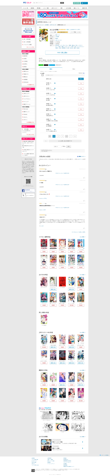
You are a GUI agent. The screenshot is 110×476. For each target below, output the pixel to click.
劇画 (75, 48)
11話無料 (62, 400)
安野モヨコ (25, 71)
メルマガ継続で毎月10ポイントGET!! (28, 154)
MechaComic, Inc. (59, 474)
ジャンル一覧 (25, 8)
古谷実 (24, 58)
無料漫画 (32, 8)
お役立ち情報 (34, 462)
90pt (81, 129)
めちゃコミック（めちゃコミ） (52, 474)
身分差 (71, 48)
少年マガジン (26, 96)
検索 (62, 2)
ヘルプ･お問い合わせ (35, 465)
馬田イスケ (57, 35)
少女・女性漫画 (26, 41)
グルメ (66, 45)
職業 (70, 45)
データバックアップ (50, 463)
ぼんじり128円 (43, 209)
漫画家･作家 (84, 8)
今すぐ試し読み (62, 52)
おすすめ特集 (68, 8)
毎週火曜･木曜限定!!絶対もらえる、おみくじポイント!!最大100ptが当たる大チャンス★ (28, 144)
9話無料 (62, 347)
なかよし (25, 117)
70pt (81, 88)
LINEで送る (41, 65)
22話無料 (80, 267)
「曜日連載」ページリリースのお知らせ (28, 131)
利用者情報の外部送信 (67, 460)
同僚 (60, 48)
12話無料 (71, 384)
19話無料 (62, 267)
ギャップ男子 (58, 46)
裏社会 (73, 45)
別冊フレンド (26, 111)
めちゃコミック (40, 24)
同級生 (56, 48)
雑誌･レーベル (76, 8)
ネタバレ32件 (77, 29)
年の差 (67, 48)
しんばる (42, 225)
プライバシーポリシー (67, 462)
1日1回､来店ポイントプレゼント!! (27, 150)
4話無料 (71, 251)
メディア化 (62, 45)
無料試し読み (53, 289)
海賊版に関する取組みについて (68, 466)
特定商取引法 (65, 459)
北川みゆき (25, 82)
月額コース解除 (50, 459)
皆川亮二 (25, 64)
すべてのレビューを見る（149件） (79, 232)
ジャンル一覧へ (31, 47)
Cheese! (25, 114)
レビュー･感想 (46, 8)
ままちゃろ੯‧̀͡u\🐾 (43, 198)
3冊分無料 (44, 347)
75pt (81, 83)
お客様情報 (49, 458)
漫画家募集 (65, 465)
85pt (81, 124)
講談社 (56, 38)
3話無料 (80, 289)
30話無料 (62, 305)
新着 (61, 8)
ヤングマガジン (26, 98)
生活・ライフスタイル (78, 46)
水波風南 (25, 79)
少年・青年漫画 (26, 39)
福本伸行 (25, 55)
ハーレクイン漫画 (27, 44)
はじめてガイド (34, 460)
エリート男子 (70, 46)
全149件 (72, 29)
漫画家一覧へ (31, 84)
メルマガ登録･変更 (35, 459)
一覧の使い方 (81, 73)
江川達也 (25, 61)
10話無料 (44, 305)
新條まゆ (25, 76)
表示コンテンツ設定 (50, 460)
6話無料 (80, 251)
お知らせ (33, 463)
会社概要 (65, 463)
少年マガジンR (53, 24)
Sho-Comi (25, 109)
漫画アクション (26, 104)
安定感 (78, 48)
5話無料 (44, 251)
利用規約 (65, 458)
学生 (76, 45)
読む (81, 78)
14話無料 (71, 267)
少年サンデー (26, 93)
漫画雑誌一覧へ (31, 122)
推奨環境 (49, 462)
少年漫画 (47, 24)
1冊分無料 (71, 305)
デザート (25, 119)
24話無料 (44, 384)
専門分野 (57, 45)
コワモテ (80, 45)
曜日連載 (38, 8)
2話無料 (62, 251)
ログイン (80, 159)
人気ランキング (54, 8)
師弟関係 (63, 48)
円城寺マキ (25, 74)
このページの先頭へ (105, 455)
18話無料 (53, 400)
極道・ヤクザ (64, 46)
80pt (81, 109)
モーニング (25, 101)
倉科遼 (24, 66)
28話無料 (80, 305)
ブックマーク (52, 65)
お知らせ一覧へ (31, 134)
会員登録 (33, 458)
